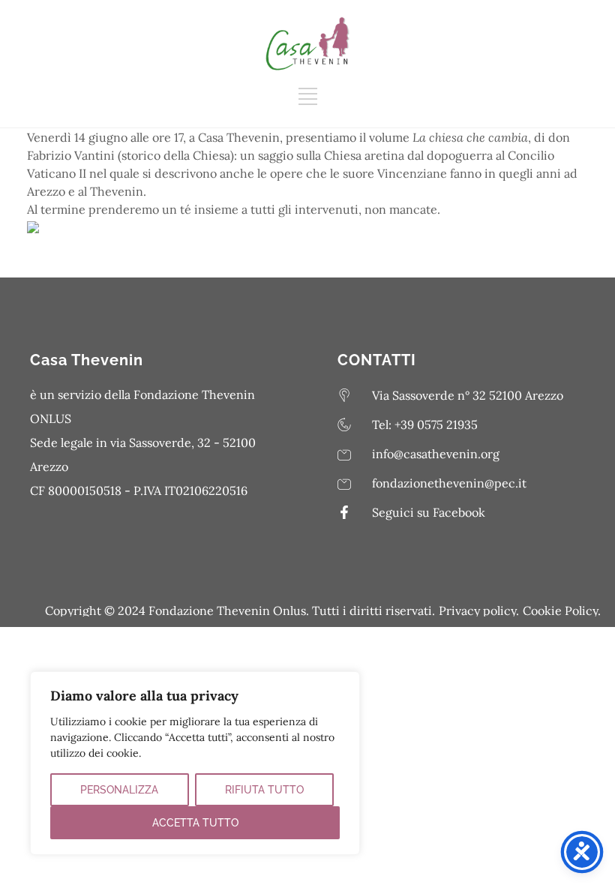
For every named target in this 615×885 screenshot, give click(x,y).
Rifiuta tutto (264, 790)
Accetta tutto (195, 823)
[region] (195, 763)
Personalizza (119, 790)
